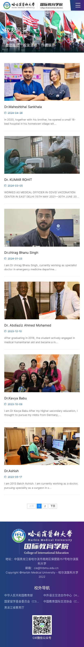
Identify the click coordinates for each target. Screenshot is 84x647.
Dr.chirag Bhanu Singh (21, 253)
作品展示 (48, 45)
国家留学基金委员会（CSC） (22, 601)
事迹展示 (12, 45)
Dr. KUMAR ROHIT (18, 180)
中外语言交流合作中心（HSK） (61, 595)
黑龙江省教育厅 (14, 607)
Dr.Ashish (11, 471)
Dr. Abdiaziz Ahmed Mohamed (27, 325)
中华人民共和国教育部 (18, 595)
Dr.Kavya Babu (15, 398)
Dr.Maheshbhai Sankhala (23, 107)
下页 (52, 506)
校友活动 (30, 45)
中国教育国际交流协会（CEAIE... (61, 601)
